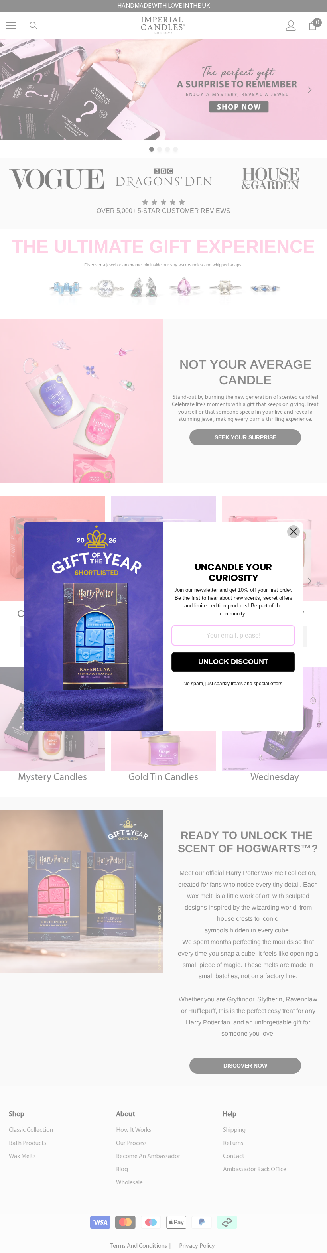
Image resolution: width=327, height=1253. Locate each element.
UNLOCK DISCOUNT (233, 662)
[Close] (293, 531)
